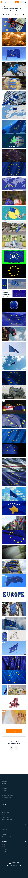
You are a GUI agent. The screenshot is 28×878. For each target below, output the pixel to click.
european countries (7, 294)
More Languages (5, 856)
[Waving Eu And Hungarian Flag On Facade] (14, 334)
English (3, 844)
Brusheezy (4, 781)
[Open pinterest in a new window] (14, 865)
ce (3, 290)
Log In (22, 2)
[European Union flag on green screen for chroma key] (14, 257)
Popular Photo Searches (7, 817)
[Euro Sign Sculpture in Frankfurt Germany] (14, 83)
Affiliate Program (5, 812)
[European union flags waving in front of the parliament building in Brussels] (14, 98)
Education (4, 790)
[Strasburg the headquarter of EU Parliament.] (14, 392)
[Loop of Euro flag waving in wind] (14, 537)
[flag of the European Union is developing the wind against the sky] (14, 127)
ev (3, 296)
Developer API (5, 793)
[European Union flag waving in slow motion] (4, 635)
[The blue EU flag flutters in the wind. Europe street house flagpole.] (14, 609)
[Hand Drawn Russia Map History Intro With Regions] (17, 635)
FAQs (3, 827)
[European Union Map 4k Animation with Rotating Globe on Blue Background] (14, 141)
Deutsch (4, 851)
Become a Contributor (7, 836)
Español (4, 846)
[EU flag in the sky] (14, 349)
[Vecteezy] (2, 2)
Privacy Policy (13, 873)
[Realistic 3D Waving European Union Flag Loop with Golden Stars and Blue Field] (14, 378)
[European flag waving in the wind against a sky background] (14, 494)
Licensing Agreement (6, 807)
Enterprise (4, 788)
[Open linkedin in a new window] (11, 865)
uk (7, 290)
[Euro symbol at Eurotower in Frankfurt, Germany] (14, 567)
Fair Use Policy (20, 873)
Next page (14, 731)
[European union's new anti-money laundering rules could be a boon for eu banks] (14, 25)
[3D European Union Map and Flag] (14, 69)
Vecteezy (4, 783)
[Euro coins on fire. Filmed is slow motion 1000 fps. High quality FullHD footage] (14, 39)
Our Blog (4, 834)
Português (4, 849)
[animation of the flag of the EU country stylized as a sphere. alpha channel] (14, 305)
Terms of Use (6, 873)
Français (4, 854)
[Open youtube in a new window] (20, 865)
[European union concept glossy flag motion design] (14, 677)
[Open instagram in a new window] (9, 865)
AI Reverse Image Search (7, 795)
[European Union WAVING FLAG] (14, 663)
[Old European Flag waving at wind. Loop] (14, 155)
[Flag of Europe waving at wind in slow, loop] (14, 580)
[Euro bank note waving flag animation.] (14, 552)
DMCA (3, 810)
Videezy (3, 785)
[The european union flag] (14, 623)
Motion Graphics (8, 14)
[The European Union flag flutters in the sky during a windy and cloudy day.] (14, 363)
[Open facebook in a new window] (7, 865)
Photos (18, 14)
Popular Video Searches (7, 819)
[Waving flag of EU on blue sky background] (14, 54)
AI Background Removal (7, 797)
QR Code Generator (6, 800)
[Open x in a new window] (18, 865)
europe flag (5, 292)
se (7, 296)
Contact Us (4, 829)
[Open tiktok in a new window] (16, 865)
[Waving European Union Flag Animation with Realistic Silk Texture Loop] (14, 479)
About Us (4, 832)
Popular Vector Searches (7, 814)
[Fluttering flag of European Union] (14, 421)
